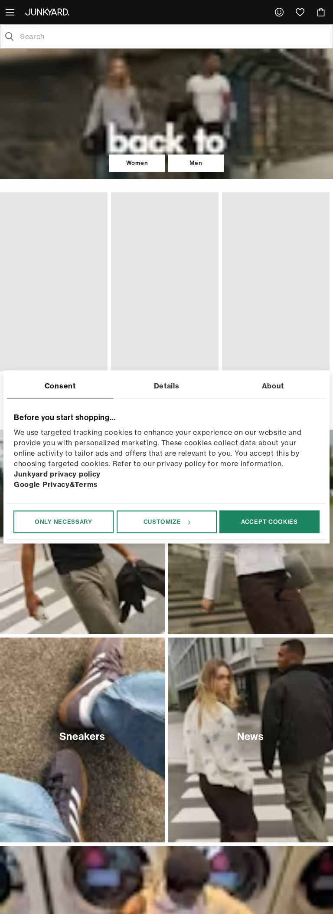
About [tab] (273, 385)
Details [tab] (167, 385)
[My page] (279, 12)
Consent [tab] (60, 385)
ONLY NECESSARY (63, 521)
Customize (162, 521)
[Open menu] (11, 12)
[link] (279, 12)
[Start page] (49, 11)
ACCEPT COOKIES (269, 521)
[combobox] (173, 36)
